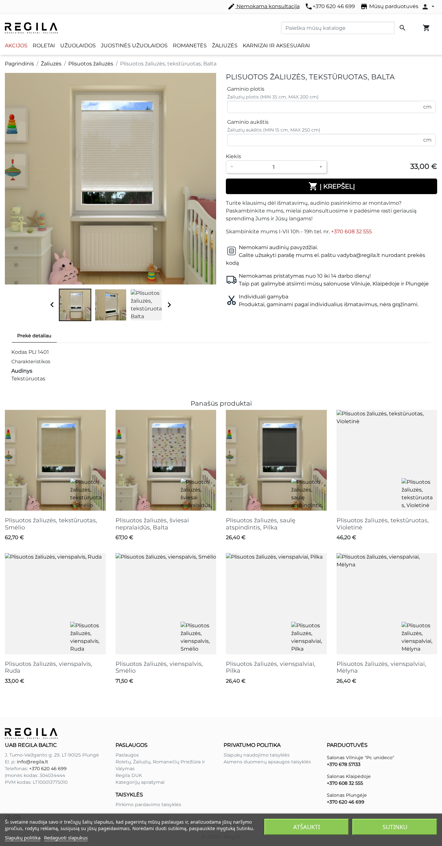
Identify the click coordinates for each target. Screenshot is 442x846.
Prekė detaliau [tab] (34, 336)
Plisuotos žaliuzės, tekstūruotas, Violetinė (383, 524)
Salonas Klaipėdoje (349, 776)
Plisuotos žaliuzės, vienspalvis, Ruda (48, 667)
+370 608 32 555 (351, 231)
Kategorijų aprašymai (140, 782)
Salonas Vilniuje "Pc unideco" (360, 757)
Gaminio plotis (245, 89)
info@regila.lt (32, 762)
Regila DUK (129, 775)
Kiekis (233, 156)
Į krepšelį (331, 186)
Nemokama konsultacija (263, 6)
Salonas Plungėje (347, 795)
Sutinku (394, 827)
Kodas (19, 352)
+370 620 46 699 (330, 6)
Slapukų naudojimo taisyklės (257, 755)
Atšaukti (306, 827)
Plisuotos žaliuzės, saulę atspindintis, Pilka (260, 524)
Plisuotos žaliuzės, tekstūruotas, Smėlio (51, 524)
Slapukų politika (22, 837)
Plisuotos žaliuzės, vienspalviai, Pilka (270, 667)
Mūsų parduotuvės (389, 6)
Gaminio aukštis (248, 122)
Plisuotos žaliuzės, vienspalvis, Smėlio (159, 667)
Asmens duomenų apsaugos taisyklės (267, 762)
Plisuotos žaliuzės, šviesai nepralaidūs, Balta (152, 524)
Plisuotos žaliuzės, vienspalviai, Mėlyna (381, 667)
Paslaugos (127, 755)
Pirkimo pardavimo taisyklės (148, 804)
